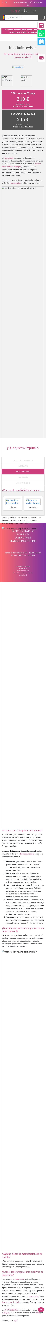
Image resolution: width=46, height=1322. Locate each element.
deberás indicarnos (27, 854)
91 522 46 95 (16, 555)
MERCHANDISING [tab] (23, 483)
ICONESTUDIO (11, 1310)
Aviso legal (23, 575)
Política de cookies (23, 571)
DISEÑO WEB (23, 537)
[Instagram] (6, 2)
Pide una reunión (21, 2)
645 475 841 (29, 555)
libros (4, 167)
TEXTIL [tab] (23, 488)
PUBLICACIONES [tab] (23, 471)
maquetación (16, 183)
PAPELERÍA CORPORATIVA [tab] (23, 460)
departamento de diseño (11, 1302)
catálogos (17, 167)
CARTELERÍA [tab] (23, 477)
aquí (15, 1320)
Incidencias (23, 568)
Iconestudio (9, 158)
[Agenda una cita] (42, 42)
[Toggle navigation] (41, 17)
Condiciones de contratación (23, 573)
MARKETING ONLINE (23, 540)
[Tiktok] (3, 2)
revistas (38, 164)
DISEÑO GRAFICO (23, 531)
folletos (10, 167)
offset (37, 1313)
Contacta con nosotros (23, 566)
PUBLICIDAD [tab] (23, 466)
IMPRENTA (23, 534)
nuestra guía (33, 1296)
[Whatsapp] (28, 5)
